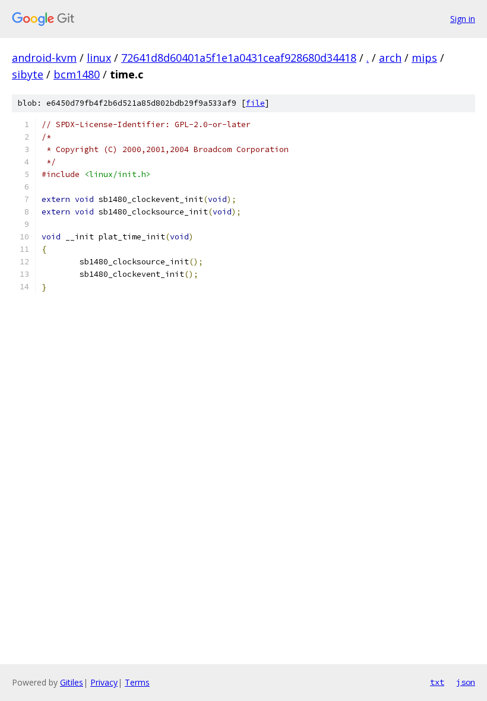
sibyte (27, 74)
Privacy (104, 682)
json (465, 682)
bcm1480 (76, 74)
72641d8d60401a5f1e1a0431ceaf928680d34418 (238, 57)
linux (99, 57)
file (255, 103)
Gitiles (71, 682)
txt (437, 682)
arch (390, 57)
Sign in (462, 18)
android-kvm (44, 57)
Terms (137, 682)
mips (424, 57)
